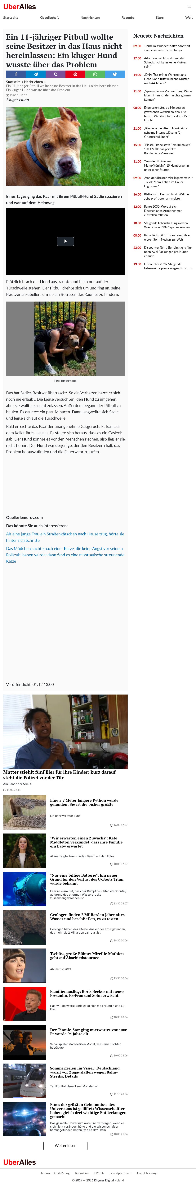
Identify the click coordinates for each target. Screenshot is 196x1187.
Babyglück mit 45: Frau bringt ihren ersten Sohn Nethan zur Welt (167, 237)
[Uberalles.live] (19, 6)
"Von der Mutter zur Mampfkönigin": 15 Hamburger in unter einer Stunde (166, 165)
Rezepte (128, 18)
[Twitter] (115, 74)
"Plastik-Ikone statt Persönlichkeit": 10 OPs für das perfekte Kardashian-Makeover (168, 149)
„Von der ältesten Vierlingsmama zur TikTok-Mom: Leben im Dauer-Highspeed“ (168, 182)
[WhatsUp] (95, 74)
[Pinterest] (75, 74)
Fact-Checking (146, 1173)
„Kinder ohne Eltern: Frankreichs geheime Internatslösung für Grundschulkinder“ (166, 132)
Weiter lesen (65, 1146)
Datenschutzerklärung (54, 1173)
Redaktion (82, 1173)
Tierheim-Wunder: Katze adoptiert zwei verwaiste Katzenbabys (167, 48)
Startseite (11, 18)
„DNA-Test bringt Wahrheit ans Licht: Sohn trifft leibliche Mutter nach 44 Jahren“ (166, 79)
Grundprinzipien (120, 1173)
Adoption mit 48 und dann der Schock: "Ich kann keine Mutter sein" (165, 62)
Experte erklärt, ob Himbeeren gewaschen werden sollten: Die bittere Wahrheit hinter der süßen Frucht (166, 114)
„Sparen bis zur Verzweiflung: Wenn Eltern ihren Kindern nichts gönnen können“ (168, 95)
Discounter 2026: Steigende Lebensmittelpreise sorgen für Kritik (168, 266)
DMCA (99, 1173)
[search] (189, 6)
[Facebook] (16, 74)
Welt (189, 18)
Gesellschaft (49, 18)
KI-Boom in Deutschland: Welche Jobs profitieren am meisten (166, 196)
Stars (160, 18)
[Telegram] (36, 74)
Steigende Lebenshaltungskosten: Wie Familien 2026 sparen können (167, 225)
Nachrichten (90, 18)
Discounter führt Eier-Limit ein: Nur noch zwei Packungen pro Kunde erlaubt (168, 252)
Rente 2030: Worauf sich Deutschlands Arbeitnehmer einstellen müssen (163, 211)
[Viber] (55, 74)
